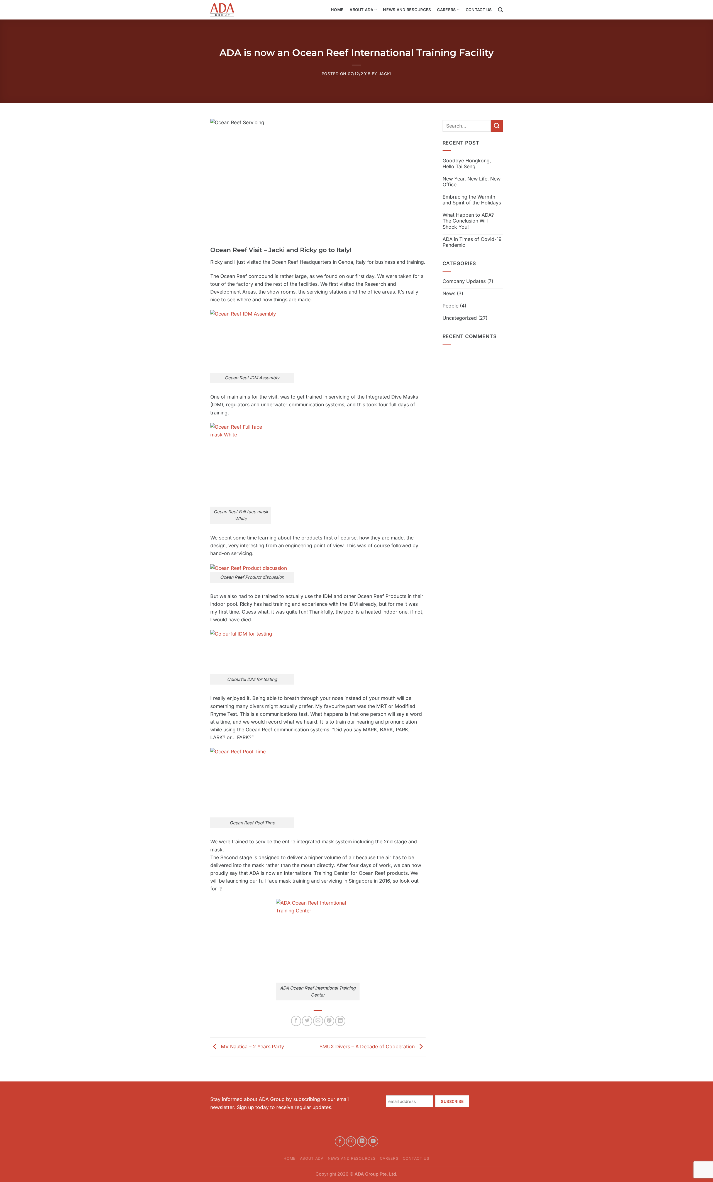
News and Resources (407, 9)
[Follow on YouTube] (373, 1141)
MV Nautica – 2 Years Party (251, 1046)
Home (337, 9)
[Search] (500, 9)
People (450, 306)
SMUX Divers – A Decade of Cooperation (367, 1046)
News (449, 293)
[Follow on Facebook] (340, 1141)
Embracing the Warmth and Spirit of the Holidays (472, 200)
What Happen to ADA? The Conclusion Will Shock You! (468, 220)
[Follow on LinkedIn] (362, 1141)
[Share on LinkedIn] (340, 1021)
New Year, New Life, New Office (471, 181)
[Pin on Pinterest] (329, 1021)
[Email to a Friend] (318, 1021)
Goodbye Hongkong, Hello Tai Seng (467, 163)
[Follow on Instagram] (351, 1141)
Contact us (479, 9)
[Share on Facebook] (296, 1021)
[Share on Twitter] (307, 1021)
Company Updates (464, 281)
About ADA (361, 9)
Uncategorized (460, 318)
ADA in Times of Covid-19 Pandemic (472, 242)
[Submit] (497, 126)
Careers (446, 9)
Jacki (385, 73)
